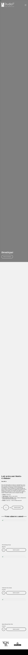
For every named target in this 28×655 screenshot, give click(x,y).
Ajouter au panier (17, 507)
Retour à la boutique (7, 256)
